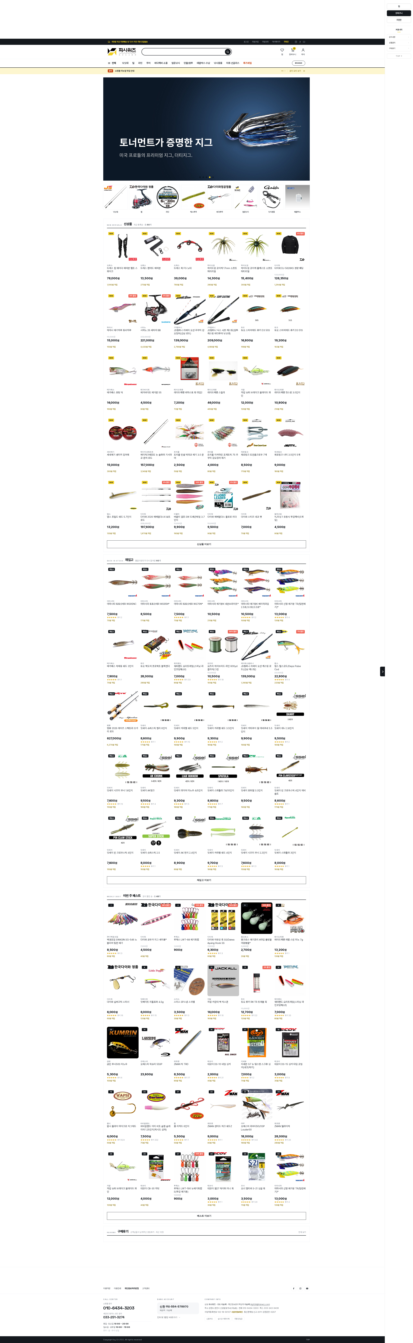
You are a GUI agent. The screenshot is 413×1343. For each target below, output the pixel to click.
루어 (148, 63)
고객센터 (145, 1288)
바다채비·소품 (161, 63)
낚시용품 (218, 63)
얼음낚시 (175, 63)
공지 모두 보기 (295, 71)
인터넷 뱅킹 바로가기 (167, 1317)
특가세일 (247, 63)
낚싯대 (125, 63)
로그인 (246, 42)
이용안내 (117, 1288)
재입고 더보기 (206, 880)
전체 (114, 63)
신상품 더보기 (206, 544)
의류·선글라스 (232, 63)
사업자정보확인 (237, 1312)
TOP (308, 1339)
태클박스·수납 (203, 63)
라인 (140, 63)
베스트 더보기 (206, 1216)
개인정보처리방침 (132, 1288)
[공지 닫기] (304, 71)
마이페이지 (276, 42)
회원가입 (255, 42)
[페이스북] (300, 42)
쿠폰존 (286, 42)
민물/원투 (188, 63)
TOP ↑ (399, 56)
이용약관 (106, 1288)
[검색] (228, 52)
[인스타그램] (296, 42)
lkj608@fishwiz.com (260, 1304)
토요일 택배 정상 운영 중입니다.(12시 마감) (132, 71)
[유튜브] (304, 42)
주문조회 (265, 42)
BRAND (298, 63)
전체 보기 (302, 1232)
